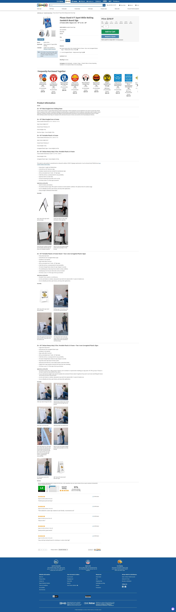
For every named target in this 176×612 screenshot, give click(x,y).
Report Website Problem (44, 583)
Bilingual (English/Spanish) (50, 49)
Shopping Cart (70, 579)
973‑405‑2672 (120, 39)
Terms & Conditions (43, 585)
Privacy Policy (42, 579)
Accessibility (42, 587)
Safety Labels (117, 8)
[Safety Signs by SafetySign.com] (42, 7)
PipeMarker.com (108, 604)
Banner (61, 33)
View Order (69, 581)
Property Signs (77, 8)
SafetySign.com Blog (100, 583)
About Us (41, 576)
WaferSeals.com (111, 605)
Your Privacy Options (71, 585)
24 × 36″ (68, 40)
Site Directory (42, 589)
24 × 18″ (62, 40)
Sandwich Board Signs (48, 12)
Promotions (98, 587)
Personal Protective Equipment (133, 8)
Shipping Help (99, 581)
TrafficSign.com (98, 604)
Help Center (98, 576)
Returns (69, 583)
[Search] (104, 5)
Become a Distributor (126, 581)
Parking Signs (64, 8)
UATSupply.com (104, 605)
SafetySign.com (40, 12)
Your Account (70, 576)
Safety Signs (39, 8)
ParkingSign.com (103, 604)
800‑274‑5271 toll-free (73, 602)
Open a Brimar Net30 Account (128, 576)
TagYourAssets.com (99, 605)
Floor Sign (62, 31)
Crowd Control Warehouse (110, 603)
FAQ (97, 579)
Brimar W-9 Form (125, 579)
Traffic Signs (51, 8)
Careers (97, 585)
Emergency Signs (104, 8)
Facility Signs (90, 8)
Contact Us (41, 581)
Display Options (54, 549)
